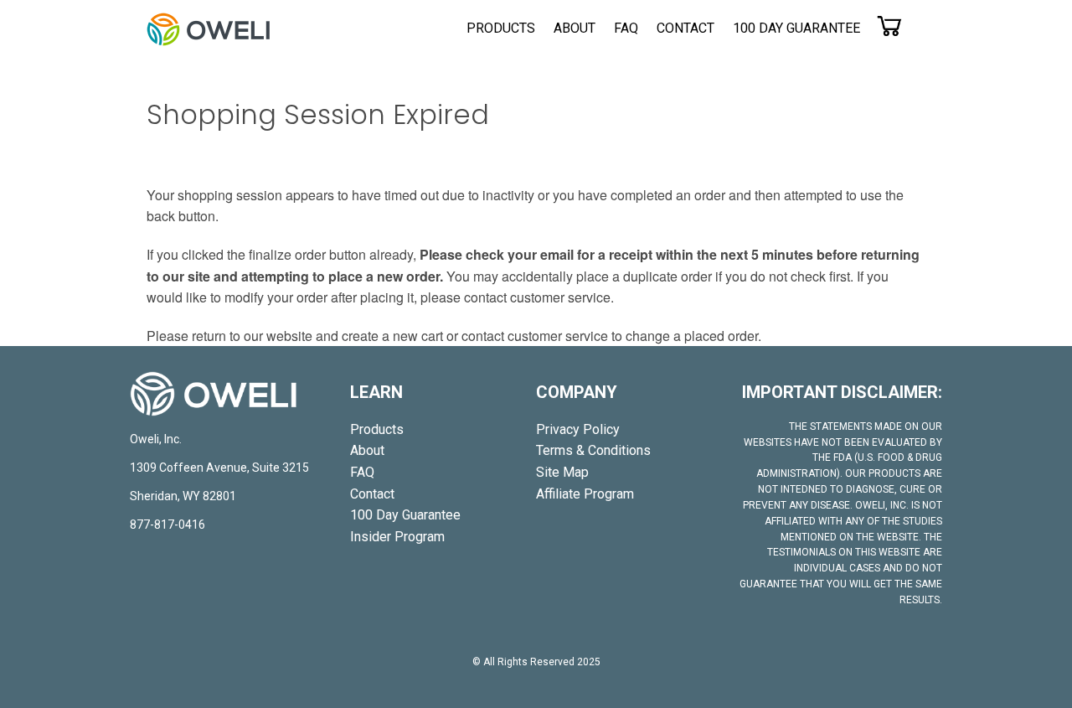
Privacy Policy (578, 429)
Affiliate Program (585, 494)
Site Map (562, 472)
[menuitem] (500, 28)
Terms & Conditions (593, 450)
